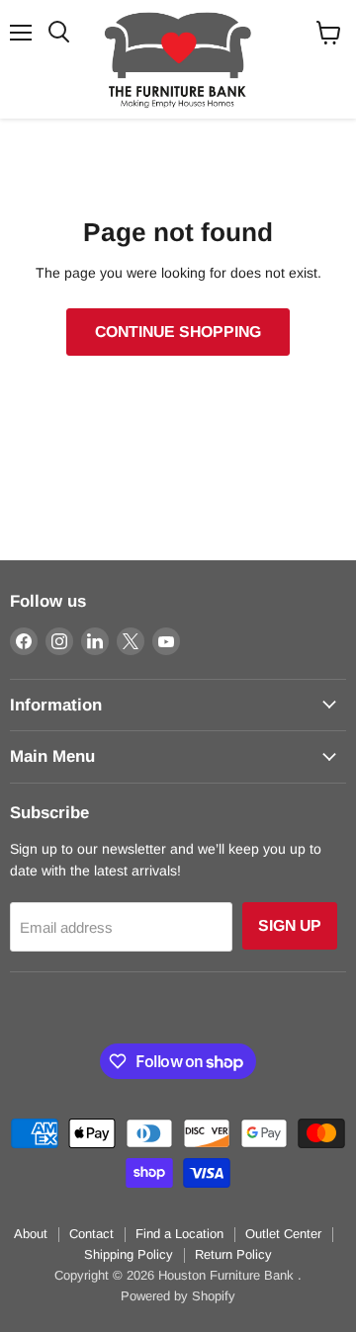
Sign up (289, 925)
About (30, 1233)
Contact (91, 1233)
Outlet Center (283, 1233)
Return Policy (233, 1254)
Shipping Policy (128, 1254)
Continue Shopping (178, 331)
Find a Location (179, 1233)
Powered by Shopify (178, 1296)
